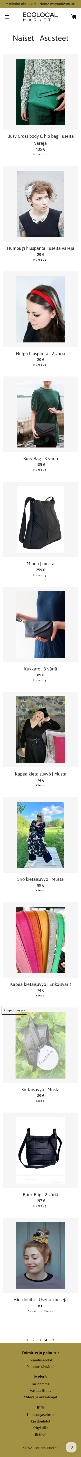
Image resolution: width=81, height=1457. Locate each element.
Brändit (40, 1434)
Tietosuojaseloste (41, 1415)
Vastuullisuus (40, 1390)
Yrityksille (40, 1428)
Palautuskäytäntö (40, 1367)
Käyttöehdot (40, 1421)
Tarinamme (40, 1384)
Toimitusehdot (40, 1360)
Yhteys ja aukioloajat (40, 1397)
